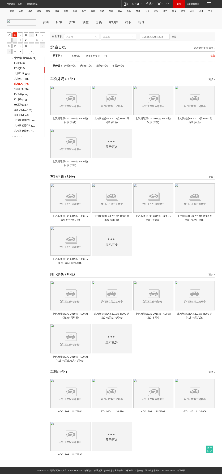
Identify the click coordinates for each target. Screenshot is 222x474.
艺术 (210, 11)
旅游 (156, 11)
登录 (179, 4)
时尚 (129, 11)
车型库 (113, 22)
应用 (20, 4)
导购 (99, 22)
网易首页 (11, 4)
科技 (93, 11)
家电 (120, 11)
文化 (147, 11)
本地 (192, 11)
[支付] (159, 3)
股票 (75, 11)
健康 (201, 11)
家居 (174, 11)
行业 (128, 22)
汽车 (84, 11)
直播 (138, 11)
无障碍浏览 (32, 4)
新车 (72, 22)
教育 (183, 11)
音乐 (48, 11)
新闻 (12, 11)
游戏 (57, 11)
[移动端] (126, 3)
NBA (30, 11)
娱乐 (39, 11)
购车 (59, 22)
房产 (165, 11)
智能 (111, 11)
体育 (21, 11)
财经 (66, 11)
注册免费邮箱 (193, 4)
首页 (46, 22)
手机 (102, 11)
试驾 (85, 22)
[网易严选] (149, 3)
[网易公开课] (137, 3)
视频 (141, 22)
